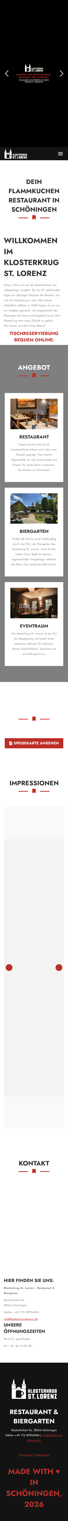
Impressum (25, 1455)
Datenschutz (42, 1455)
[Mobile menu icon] (60, 153)
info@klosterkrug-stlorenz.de (21, 1319)
